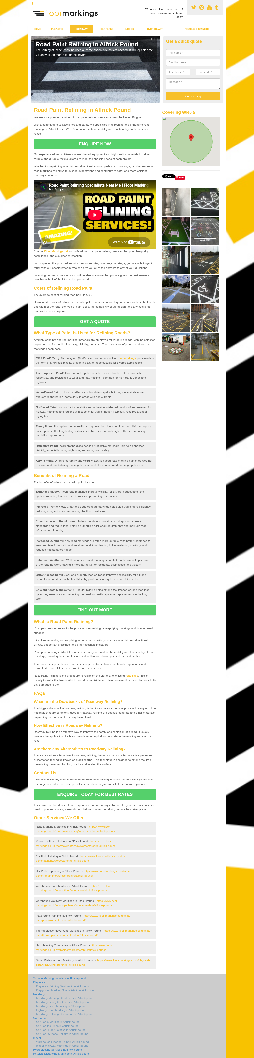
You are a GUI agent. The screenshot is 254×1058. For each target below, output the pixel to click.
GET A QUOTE (95, 321)
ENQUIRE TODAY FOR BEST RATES (95, 794)
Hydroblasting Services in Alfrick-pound (57, 1049)
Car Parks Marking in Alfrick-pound (58, 1021)
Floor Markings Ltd (56, 251)
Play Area (57, 29)
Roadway (82, 29)
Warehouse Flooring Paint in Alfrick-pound (62, 1041)
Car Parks (106, 29)
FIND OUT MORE (94, 609)
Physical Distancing (197, 29)
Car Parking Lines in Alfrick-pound (57, 1025)
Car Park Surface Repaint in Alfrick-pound (62, 1033)
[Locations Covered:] (32, 3)
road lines (132, 675)
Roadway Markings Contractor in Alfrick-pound (65, 998)
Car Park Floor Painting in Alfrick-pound (61, 1029)
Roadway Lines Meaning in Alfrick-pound (61, 1006)
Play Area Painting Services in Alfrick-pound (63, 986)
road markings (127, 358)
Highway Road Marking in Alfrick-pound (60, 1010)
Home (37, 29)
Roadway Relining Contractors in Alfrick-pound (65, 1014)
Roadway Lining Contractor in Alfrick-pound (63, 1002)
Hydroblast (155, 29)
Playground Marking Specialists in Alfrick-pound (65, 990)
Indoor (129, 29)
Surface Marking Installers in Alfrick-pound (59, 978)
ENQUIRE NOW (95, 143)
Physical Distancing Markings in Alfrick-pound (61, 1053)
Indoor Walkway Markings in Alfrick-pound (62, 1045)
